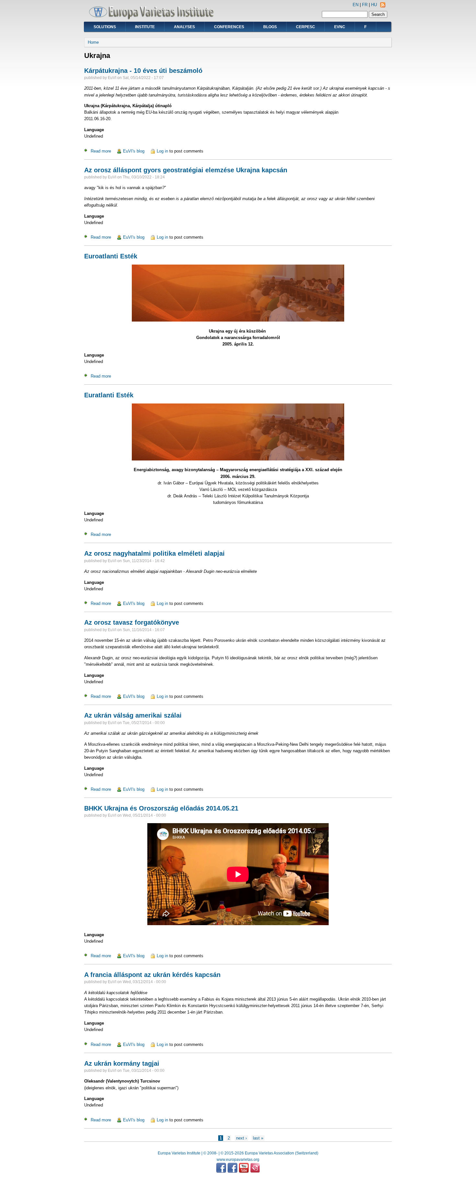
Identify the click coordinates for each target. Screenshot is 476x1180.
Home (93, 42)
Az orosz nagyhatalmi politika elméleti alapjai (154, 553)
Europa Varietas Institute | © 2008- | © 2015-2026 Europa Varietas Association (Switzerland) (238, 1153)
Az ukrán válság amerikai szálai (133, 715)
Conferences (229, 27)
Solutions (105, 27)
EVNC (339, 27)
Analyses (184, 27)
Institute (145, 27)
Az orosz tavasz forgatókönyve (131, 622)
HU (374, 4)
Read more (101, 151)
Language (94, 129)
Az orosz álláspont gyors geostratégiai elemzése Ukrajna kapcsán (185, 170)
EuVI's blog (133, 151)
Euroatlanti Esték (110, 256)
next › (241, 1138)
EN (355, 4)
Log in (162, 151)
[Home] (154, 18)
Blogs (270, 27)
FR (365, 4)
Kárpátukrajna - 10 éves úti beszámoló (143, 70)
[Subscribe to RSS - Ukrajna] (382, 6)
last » (258, 1138)
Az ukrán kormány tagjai (121, 1063)
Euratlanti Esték (108, 395)
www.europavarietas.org (238, 1159)
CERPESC (305, 27)
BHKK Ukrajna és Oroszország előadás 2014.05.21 (161, 808)
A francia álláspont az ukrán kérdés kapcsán (152, 974)
